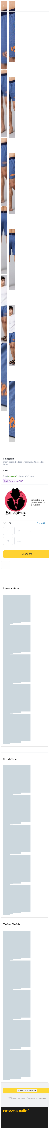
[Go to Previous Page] (3, 6)
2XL (19, 541)
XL (8, 541)
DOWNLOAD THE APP (27, 1091)
